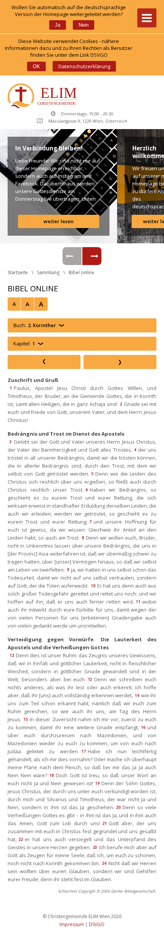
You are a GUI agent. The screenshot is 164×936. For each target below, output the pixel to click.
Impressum (71, 924)
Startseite (18, 272)
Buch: (34, 325)
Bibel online (81, 272)
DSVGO (97, 924)
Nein (83, 25)
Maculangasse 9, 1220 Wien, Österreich (87, 121)
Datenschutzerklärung (84, 66)
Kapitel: (24, 343)
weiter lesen (58, 221)
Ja (57, 25)
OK (36, 66)
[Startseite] (44, 96)
